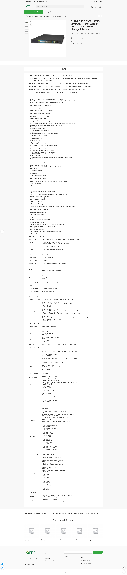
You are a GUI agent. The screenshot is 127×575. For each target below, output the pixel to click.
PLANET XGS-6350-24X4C (93, 513)
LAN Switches (38, 15)
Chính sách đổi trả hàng (50, 558)
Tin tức (55, 12)
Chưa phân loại (33, 513)
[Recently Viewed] (123, 571)
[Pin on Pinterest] (81, 43)
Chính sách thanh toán (50, 553)
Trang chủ (48, 12)
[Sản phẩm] (99, 16)
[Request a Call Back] (123, 567)
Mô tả (63, 69)
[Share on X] (77, 43)
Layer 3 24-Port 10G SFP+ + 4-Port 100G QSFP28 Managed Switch (71, 513)
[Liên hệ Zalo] (2, 564)
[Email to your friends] (84, 43)
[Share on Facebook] (79, 43)
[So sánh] (31, 24)
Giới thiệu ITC (63, 12)
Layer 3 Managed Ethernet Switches (51, 15)
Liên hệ (70, 12)
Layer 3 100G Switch (66, 15)
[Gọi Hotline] (2, 568)
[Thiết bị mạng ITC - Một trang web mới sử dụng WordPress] (27, 6)
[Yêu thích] (31, 22)
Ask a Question (87, 38)
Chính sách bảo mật (49, 560)
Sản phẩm (27, 540)
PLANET (32, 15)
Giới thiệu (66, 556)
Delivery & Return (76, 38)
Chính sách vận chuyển (50, 556)
